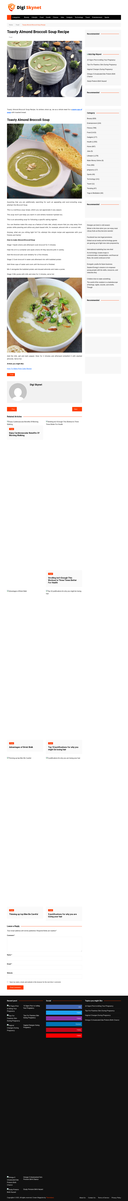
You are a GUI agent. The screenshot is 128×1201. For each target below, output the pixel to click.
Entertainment (97, 17)
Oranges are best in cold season (98, 225)
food (11, 374)
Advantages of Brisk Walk (21, 747)
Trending (90, 188)
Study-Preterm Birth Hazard (96, 81)
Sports (106, 17)
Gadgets (69, 17)
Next (75, 409)
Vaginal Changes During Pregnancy (100, 69)
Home (89, 146)
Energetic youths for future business (99, 264)
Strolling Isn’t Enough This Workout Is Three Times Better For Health (62, 580)
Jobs (62, 17)
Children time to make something (98, 279)
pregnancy (90, 170)
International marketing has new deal (100, 249)
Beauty (26, 17)
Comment (11, 935)
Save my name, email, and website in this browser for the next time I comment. (35, 982)
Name (9, 955)
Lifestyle (34, 17)
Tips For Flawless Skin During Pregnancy (102, 64)
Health (48, 17)
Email (9, 964)
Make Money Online (94, 160)
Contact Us (92, 1198)
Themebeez (50, 1197)
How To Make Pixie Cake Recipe (19, 369)
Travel (87, 17)
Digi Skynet (97, 54)
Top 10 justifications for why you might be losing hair (63, 748)
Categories (16, 17)
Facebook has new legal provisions (99, 237)
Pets (88, 165)
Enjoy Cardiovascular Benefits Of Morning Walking (24, 434)
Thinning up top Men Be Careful (23, 914)
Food (42, 17)
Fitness (55, 17)
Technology (79, 17)
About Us (83, 1198)
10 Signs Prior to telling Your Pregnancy (101, 60)
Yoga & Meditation (93, 193)
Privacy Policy (116, 1198)
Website (10, 973)
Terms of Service (103, 1198)
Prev (13, 409)
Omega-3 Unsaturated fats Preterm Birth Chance (102, 1020)
